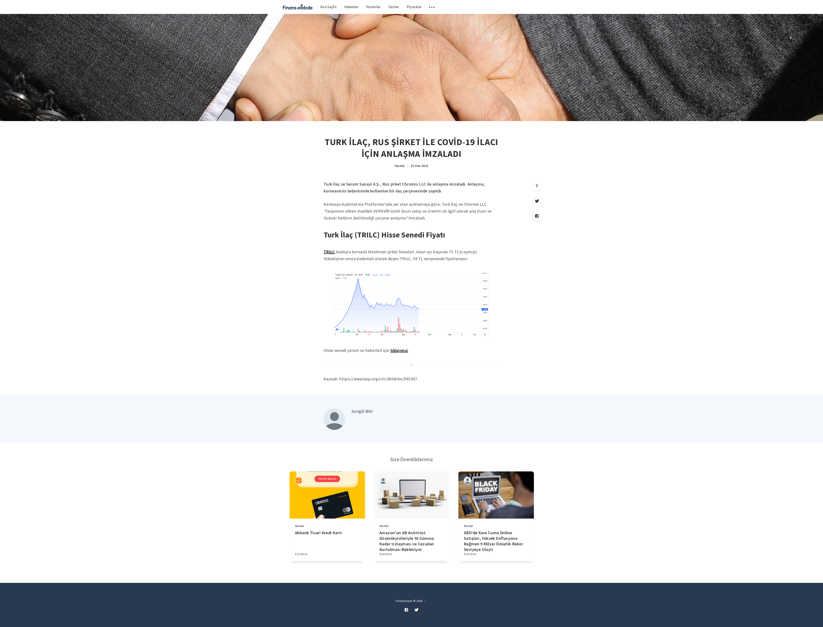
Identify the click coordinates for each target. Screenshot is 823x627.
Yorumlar (373, 6)
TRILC (329, 251)
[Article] (327, 495)
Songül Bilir (362, 411)
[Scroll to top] (537, 186)
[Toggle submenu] (431, 7)
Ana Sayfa (328, 6)
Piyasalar (414, 6)
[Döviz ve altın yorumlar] (298, 7)
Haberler (351, 6)
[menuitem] (298, 7)
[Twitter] (537, 201)
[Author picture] (334, 419)
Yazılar (393, 6)
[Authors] (298, 480)
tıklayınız (399, 350)
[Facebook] (537, 216)
